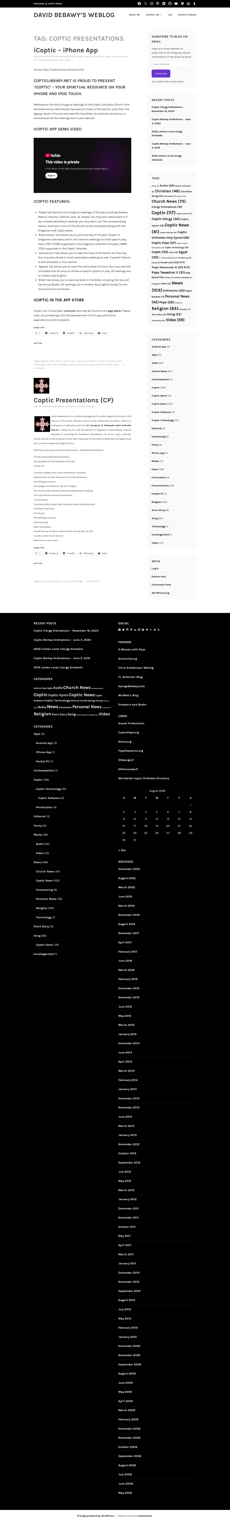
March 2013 (126, 1126)
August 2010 (126, 1300)
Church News (169, 201)
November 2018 (129, 915)
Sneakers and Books (132, 704)
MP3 (166, 283)
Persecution (159, 477)
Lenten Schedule (183, 277)
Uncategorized (160, 534)
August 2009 (127, 1373)
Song (174, 314)
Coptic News (98, 56)
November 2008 (129, 1437)
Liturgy (156, 284)
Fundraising (184, 258)
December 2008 (129, 1428)
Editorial (156, 428)
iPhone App (52, 60)
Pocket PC (158, 493)
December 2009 (129, 1346)
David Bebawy (60, 56)
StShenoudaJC (128, 769)
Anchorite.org (127, 658)
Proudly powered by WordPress (95, 1515)
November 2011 (128, 1217)
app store (114, 311)
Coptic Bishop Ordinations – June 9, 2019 (62, 658)
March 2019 (126, 905)
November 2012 (128, 1144)
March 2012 (126, 1190)
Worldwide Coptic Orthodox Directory (143, 778)
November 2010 (129, 1281)
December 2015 (128, 988)
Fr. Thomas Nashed (168, 258)
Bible (51, 361)
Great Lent (170, 262)
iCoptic (71, 364)
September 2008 (129, 1456)
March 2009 (126, 1410)
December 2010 (129, 1272)
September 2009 (129, 1364)
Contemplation (160, 379)
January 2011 (127, 1263)
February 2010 (128, 1327)
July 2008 (125, 1474)
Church (181, 196)
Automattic (145, 1515)
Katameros (100, 364)
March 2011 (126, 1254)
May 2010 (124, 1318)
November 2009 (129, 1355)
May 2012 (124, 1181)
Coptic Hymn (159, 395)
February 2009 (128, 1419)
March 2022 (126, 887)
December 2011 (128, 1208)
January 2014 (127, 1089)
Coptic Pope (164, 243)
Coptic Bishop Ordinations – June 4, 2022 (62, 640)
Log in (155, 568)
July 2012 (124, 1171)
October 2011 (127, 1227)
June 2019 (125, 896)
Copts (160, 252)
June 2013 (125, 1116)
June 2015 (125, 1006)
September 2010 (129, 1291)
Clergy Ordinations (167, 206)
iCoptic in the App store (59, 300)
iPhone (79, 364)
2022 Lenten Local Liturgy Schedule (58, 649)
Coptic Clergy (166, 219)
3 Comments (92, 581)
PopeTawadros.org (130, 750)
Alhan (155, 186)
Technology (158, 526)
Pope (166, 302)
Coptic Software (113, 56)
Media (155, 461)
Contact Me (152, 14)
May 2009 (125, 1392)
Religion (165, 308)
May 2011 (124, 1236)
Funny (156, 263)
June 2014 (125, 1052)
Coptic (87, 56)
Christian (167, 191)
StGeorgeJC (126, 760)
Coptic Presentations (87, 361)
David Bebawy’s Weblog (74, 15)
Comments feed (161, 584)
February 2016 (128, 979)
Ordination (174, 290)
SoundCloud (158, 320)
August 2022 (127, 878)
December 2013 (128, 1098)
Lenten (169, 277)
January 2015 (127, 1034)
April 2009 (125, 1401)
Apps (80, 56)
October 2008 (127, 1447)
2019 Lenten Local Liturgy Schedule (58, 667)
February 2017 (127, 951)
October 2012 (127, 1153)
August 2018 (126, 924)
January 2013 (127, 1135)
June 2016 (125, 960)
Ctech (49, 364)
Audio (167, 185)
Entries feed (159, 576)
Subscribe (161, 73)
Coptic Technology (85, 406)
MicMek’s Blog (128, 695)
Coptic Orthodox (168, 232)
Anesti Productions (131, 723)
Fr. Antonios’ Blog (130, 677)
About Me (134, 14)
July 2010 (124, 1309)
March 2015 (126, 1025)
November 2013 (128, 1107)
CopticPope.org (128, 732)
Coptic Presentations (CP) (74, 400)
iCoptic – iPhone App (66, 50)
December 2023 (129, 869)
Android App (159, 346)
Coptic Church (184, 214)
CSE (170, 14)
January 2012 (127, 1199)
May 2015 (124, 1016)
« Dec (122, 850)
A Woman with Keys (131, 649)
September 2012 (129, 1162)
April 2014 (125, 1061)
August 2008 (127, 1465)
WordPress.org (160, 592)
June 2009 (125, 1383)
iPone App (89, 364)
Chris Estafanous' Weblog (135, 667)
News (61, 60)
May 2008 (125, 1493)
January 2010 (127, 1337)
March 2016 (126, 970)
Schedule (185, 309)
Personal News (160, 485)
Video (67, 60)
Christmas (170, 196)
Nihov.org (124, 741)
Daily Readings (60, 364)
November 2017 (128, 933)
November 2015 (128, 997)
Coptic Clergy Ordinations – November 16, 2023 (66, 630)
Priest (178, 303)
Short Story (159, 314)
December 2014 (129, 1043)
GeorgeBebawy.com (131, 686)
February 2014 (128, 1080)
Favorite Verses (187, 14)
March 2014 (126, 1071)
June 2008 (125, 1483)
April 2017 (125, 942)
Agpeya (45, 361)
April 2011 (124, 1245)
